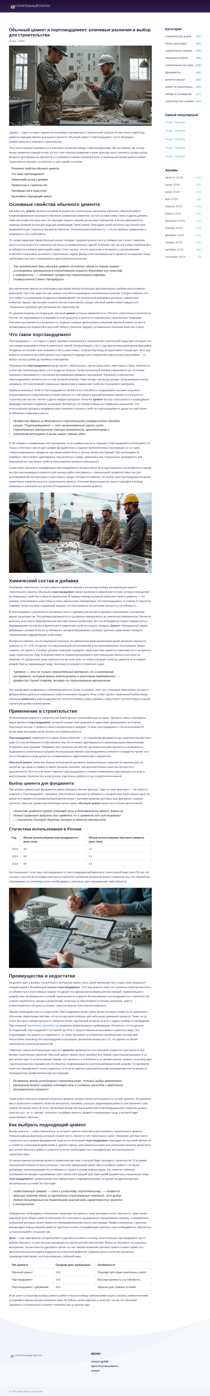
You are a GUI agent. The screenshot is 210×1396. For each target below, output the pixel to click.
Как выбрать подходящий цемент (31, 196)
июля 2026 (172, 184)
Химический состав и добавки (29, 179)
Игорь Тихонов (175, 122)
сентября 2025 (175, 256)
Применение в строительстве (29, 185)
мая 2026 (171, 199)
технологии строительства (43, 1025)
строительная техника (178, 50)
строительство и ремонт (179, 101)
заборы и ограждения (178, 94)
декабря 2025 (174, 235)
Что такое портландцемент (27, 174)
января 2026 (174, 228)
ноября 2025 (174, 242)
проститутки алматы (104, 1366)
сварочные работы (176, 58)
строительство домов (178, 36)
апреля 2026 (174, 206)
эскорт (95, 1370)
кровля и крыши (175, 79)
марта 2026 (173, 213)
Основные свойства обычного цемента (35, 168)
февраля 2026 (175, 220)
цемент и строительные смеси (180, 86)
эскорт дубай (99, 1361)
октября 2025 (174, 249)
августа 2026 (174, 177)
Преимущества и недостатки (28, 190)
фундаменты (173, 72)
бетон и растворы (176, 43)
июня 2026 (172, 191)
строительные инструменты (180, 65)
